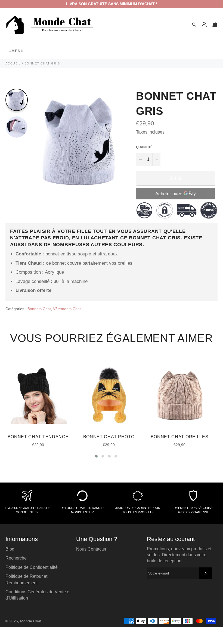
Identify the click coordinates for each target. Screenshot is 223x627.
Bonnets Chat (39, 309)
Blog (9, 549)
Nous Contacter (91, 549)
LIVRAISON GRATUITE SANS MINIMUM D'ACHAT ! (111, 4)
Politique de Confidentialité (31, 567)
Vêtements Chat (67, 309)
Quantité (144, 147)
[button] (96, 456)
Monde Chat (30, 621)
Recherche (16, 558)
